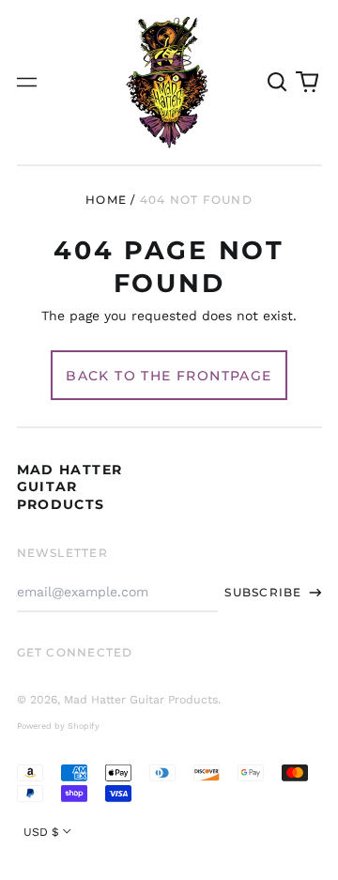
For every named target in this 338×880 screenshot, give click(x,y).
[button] (278, 83)
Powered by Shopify (58, 726)
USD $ (41, 832)
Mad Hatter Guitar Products (70, 486)
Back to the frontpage (168, 375)
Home (106, 200)
